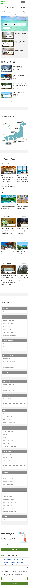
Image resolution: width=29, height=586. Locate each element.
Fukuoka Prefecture (8, 493)
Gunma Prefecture (8, 350)
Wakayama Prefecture (7, 43)
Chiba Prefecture (8, 358)
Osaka (10, 52)
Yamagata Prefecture (9, 332)
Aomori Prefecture (8, 320)
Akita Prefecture (8, 329)
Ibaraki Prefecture (8, 344)
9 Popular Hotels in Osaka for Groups (20, 49)
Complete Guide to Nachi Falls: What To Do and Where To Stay (20, 85)
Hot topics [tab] (3, 14)
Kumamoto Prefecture (9, 502)
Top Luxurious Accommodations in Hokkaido (20, 34)
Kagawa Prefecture (8, 478)
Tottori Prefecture (8, 467)
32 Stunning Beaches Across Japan (14, 25)
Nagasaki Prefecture (9, 499)
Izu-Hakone (6, 376)
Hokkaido (10, 36)
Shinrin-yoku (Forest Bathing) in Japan (20, 42)
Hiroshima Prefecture (10, 272)
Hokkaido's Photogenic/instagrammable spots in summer (8, 206)
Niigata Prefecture (8, 384)
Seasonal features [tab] (24, 14)
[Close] (27, 567)
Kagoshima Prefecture (9, 511)
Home (2, 555)
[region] (14, 576)
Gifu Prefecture (7, 419)
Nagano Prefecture (8, 390)
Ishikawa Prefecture (7, 78)
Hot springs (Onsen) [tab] (10, 14)
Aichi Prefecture (7, 416)
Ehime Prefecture (8, 481)
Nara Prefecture (11, 225)
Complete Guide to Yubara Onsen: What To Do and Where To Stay (19, 68)
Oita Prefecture (7, 505)
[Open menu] (27, 2)
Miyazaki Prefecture (9, 508)
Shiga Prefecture (8, 431)
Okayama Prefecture (6, 69)
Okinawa (7, 28)
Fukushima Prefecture (9, 335)
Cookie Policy (9, 575)
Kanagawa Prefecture (9, 361)
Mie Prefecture (7, 413)
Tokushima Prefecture (9, 475)
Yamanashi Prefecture (10, 172)
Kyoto (5, 434)
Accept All (14, 583)
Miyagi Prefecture (8, 326)
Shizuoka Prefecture (9, 422)
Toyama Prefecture (8, 399)
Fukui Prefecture (8, 405)
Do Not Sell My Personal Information (14, 579)
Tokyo (5, 364)
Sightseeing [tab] (17, 14)
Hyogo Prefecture (8, 440)
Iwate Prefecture (7, 95)
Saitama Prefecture (8, 367)
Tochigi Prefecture (8, 347)
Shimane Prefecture (8, 464)
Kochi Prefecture (8, 484)
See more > (14, 102)
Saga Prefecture (7, 496)
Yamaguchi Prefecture (9, 455)
